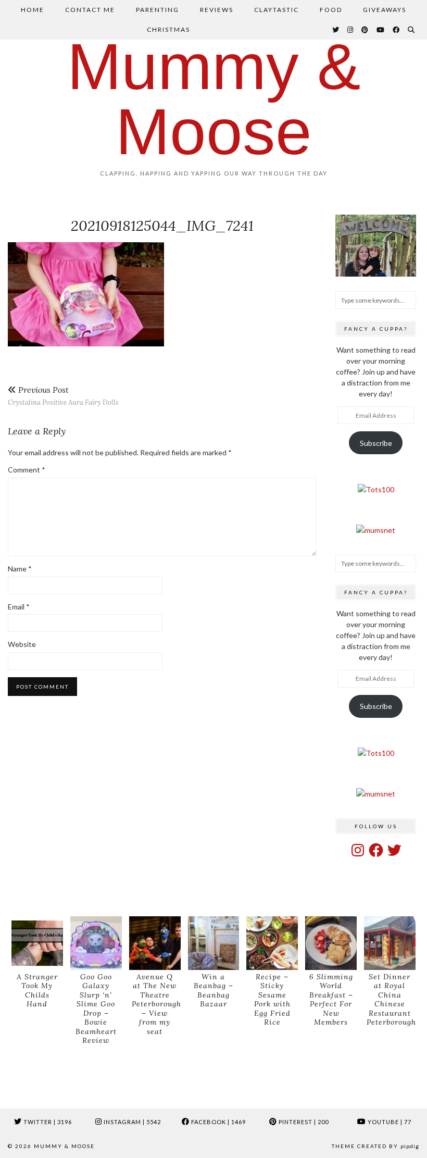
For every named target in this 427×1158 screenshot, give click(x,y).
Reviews (216, 10)
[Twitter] (336, 30)
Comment (26, 469)
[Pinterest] (365, 30)
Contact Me (90, 10)
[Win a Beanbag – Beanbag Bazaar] (214, 943)
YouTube (388, 1121)
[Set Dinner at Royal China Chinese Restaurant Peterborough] (390, 943)
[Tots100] (376, 489)
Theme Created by (375, 1146)
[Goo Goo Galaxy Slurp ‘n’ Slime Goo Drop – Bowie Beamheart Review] (96, 943)
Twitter (47, 1121)
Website (22, 644)
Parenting (157, 10)
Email (19, 606)
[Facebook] (396, 30)
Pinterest (303, 1121)
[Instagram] (350, 30)
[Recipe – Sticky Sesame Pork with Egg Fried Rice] (272, 943)
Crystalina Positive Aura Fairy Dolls (63, 395)
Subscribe (376, 443)
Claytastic (276, 10)
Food (331, 10)
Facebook (218, 1121)
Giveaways (384, 10)
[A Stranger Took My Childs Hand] (37, 943)
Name (20, 568)
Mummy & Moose (213, 99)
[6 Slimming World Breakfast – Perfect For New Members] (331, 943)
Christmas (168, 29)
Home (32, 10)
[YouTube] (380, 30)
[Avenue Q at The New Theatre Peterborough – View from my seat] (155, 943)
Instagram (131, 1121)
